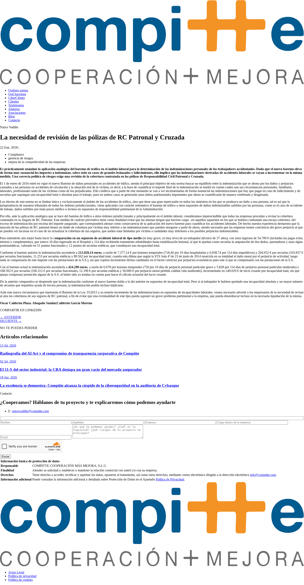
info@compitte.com (263, 475)
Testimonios (16, 105)
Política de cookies (20, 579)
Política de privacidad (22, 576)
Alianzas (14, 109)
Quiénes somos (18, 90)
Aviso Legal (16, 572)
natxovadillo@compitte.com (30, 411)
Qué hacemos (17, 94)
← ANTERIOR (10, 317)
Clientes (13, 101)
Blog (11, 116)
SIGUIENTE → (11, 321)
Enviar (5, 456)
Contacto (14, 120)
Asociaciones (17, 112)
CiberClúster (16, 98)
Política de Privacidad (170, 479)
